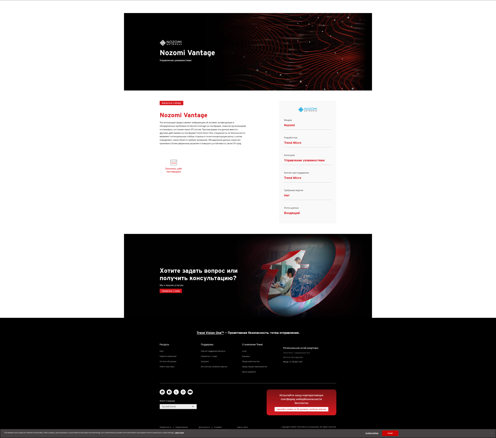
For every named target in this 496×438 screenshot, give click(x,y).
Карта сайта (242, 427)
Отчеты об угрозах (168, 361)
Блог (162, 351)
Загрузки (205, 361)
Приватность (165, 427)
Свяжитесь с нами (171, 291)
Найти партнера (167, 366)
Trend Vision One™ (210, 333)
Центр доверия (249, 371)
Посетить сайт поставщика (173, 170)
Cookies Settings (371, 433)
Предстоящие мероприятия (254, 366)
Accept (390, 433)
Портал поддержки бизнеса (213, 351)
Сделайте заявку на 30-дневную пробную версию (301, 409)
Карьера (246, 356)
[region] (248, 433)
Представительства (250, 361)
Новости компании (168, 356)
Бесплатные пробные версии (214, 366)
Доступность (204, 427)
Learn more (179, 432)
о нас (244, 351)
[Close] (492, 433)
